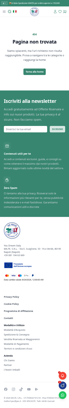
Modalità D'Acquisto (14, 329)
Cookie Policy (11, 303)
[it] (14, 11)
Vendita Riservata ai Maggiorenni (22, 339)
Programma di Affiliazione (18, 311)
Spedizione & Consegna (16, 334)
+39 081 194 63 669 (14, 255)
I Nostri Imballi (12, 369)
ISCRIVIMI (57, 129)
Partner (8, 365)
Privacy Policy (11, 296)
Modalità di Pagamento (16, 343)
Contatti (8, 318)
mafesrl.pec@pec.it (12, 401)
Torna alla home (34, 71)
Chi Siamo (9, 360)
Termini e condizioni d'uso (18, 348)
